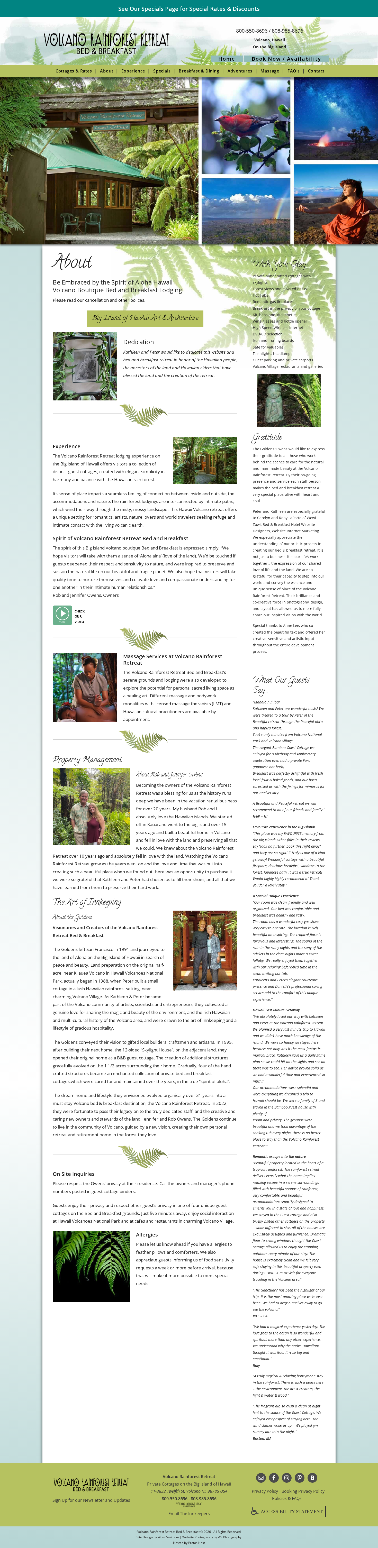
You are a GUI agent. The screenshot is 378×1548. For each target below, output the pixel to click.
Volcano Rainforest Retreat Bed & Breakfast (106, 45)
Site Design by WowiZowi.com (158, 1537)
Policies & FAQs (287, 1498)
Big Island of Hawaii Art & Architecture (145, 318)
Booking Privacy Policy (303, 1491)
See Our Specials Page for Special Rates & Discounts (189, 8)
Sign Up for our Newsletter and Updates (91, 1500)
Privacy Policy (265, 1491)
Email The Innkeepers (189, 1513)
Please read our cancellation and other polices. (99, 300)
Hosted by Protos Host (189, 1543)
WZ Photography (229, 1537)
